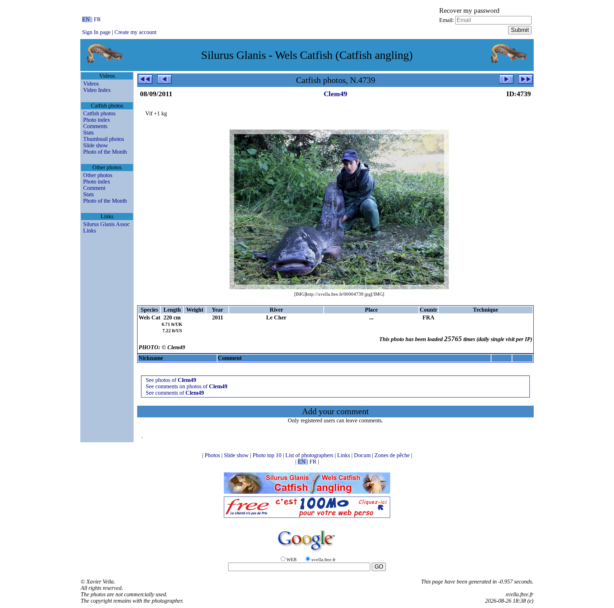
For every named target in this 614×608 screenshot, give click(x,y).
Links (89, 231)
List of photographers (310, 455)
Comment (94, 188)
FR (97, 19)
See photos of (171, 380)
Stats (88, 133)
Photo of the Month (105, 152)
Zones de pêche (393, 455)
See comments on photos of (186, 386)
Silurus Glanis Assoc (106, 224)
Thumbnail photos (103, 139)
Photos (213, 455)
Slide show (95, 145)
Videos (91, 84)
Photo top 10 (268, 455)
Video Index (97, 90)
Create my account (135, 32)
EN (86, 19)
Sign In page (96, 32)
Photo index (96, 120)
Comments (95, 126)
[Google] (307, 552)
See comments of (175, 393)
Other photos (97, 175)
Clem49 (335, 94)
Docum (363, 455)
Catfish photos (99, 113)
